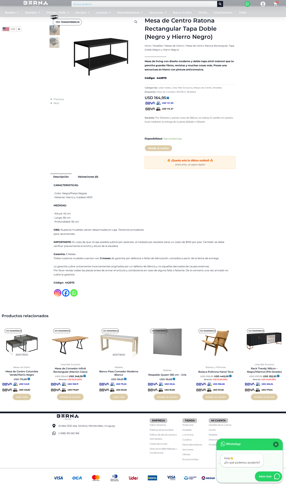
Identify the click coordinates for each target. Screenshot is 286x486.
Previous (59, 99)
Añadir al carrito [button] (70, 397)
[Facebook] (66, 293)
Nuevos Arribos (182, 12)
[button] (136, 22)
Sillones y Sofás (56, 12)
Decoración (156, 12)
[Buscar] (220, 4)
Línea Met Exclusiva (182, 87)
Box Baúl (81, 12)
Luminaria (102, 12)
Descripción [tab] (61, 176)
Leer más (22, 397)
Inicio (148, 45)
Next (56, 103)
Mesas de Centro (174, 45)
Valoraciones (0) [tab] (88, 176)
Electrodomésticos (128, 12)
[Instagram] (57, 293)
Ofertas (202, 12)
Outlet (242, 12)
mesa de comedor (165, 91)
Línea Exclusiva (223, 12)
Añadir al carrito (158, 148)
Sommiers (31, 12)
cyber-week (164, 87)
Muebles (10, 12)
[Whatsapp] (74, 293)
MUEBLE (181, 91)
